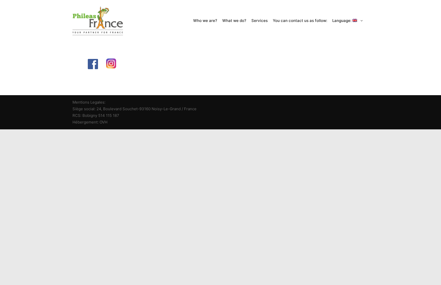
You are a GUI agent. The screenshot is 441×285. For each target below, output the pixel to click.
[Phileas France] (97, 21)
